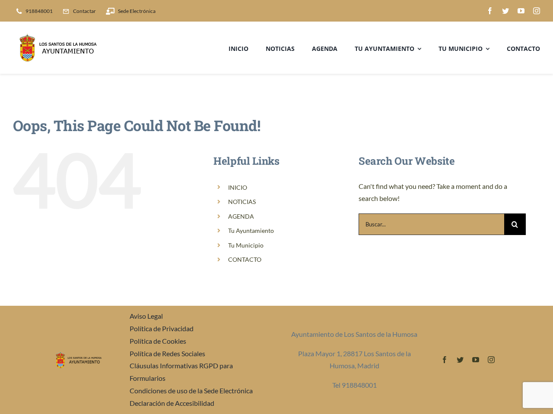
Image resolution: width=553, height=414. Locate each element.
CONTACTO (244, 259)
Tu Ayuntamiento (251, 230)
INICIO (237, 187)
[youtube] (521, 10)
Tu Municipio (246, 245)
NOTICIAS (242, 201)
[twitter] (505, 10)
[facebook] (489, 10)
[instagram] (536, 10)
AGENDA (241, 216)
